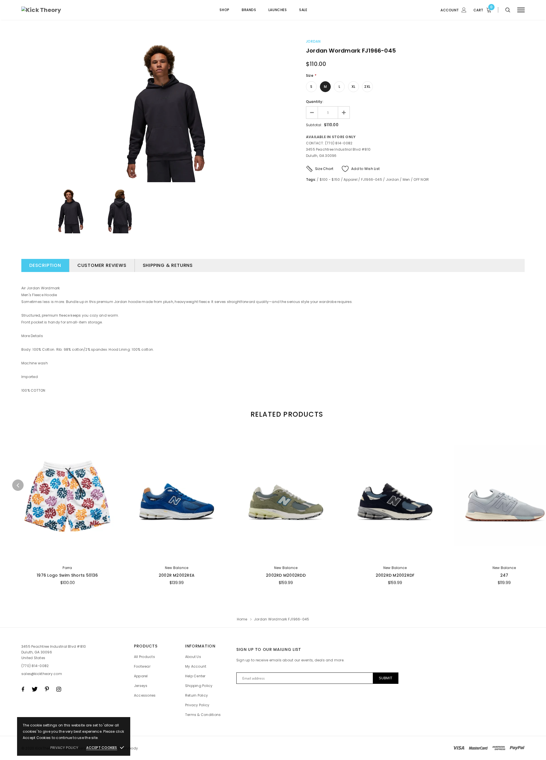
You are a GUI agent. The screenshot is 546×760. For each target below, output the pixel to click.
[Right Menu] (521, 10)
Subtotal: (314, 124)
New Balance (177, 567)
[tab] (285, 414)
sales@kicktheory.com (41, 673)
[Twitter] (35, 689)
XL (353, 86)
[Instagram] (58, 689)
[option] (168, 111)
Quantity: (314, 101)
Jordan (313, 41)
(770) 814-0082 (35, 665)
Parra (67, 567)
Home (242, 619)
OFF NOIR (421, 179)
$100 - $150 (330, 179)
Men (406, 179)
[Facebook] (22, 689)
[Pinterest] (47, 689)
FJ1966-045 (371, 179)
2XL (367, 86)
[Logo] (65, 10)
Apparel (350, 179)
